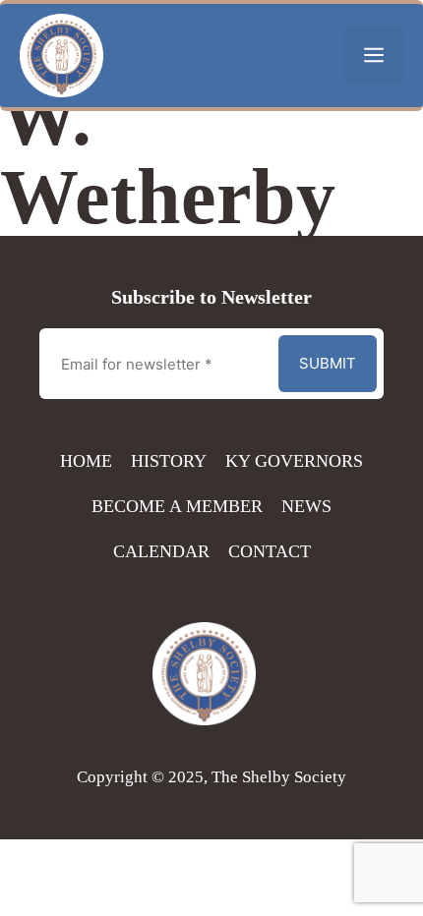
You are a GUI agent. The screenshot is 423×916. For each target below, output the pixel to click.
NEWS (306, 506)
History (169, 461)
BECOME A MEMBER (177, 506)
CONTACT (269, 551)
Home (86, 461)
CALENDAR (161, 551)
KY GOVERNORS (294, 461)
